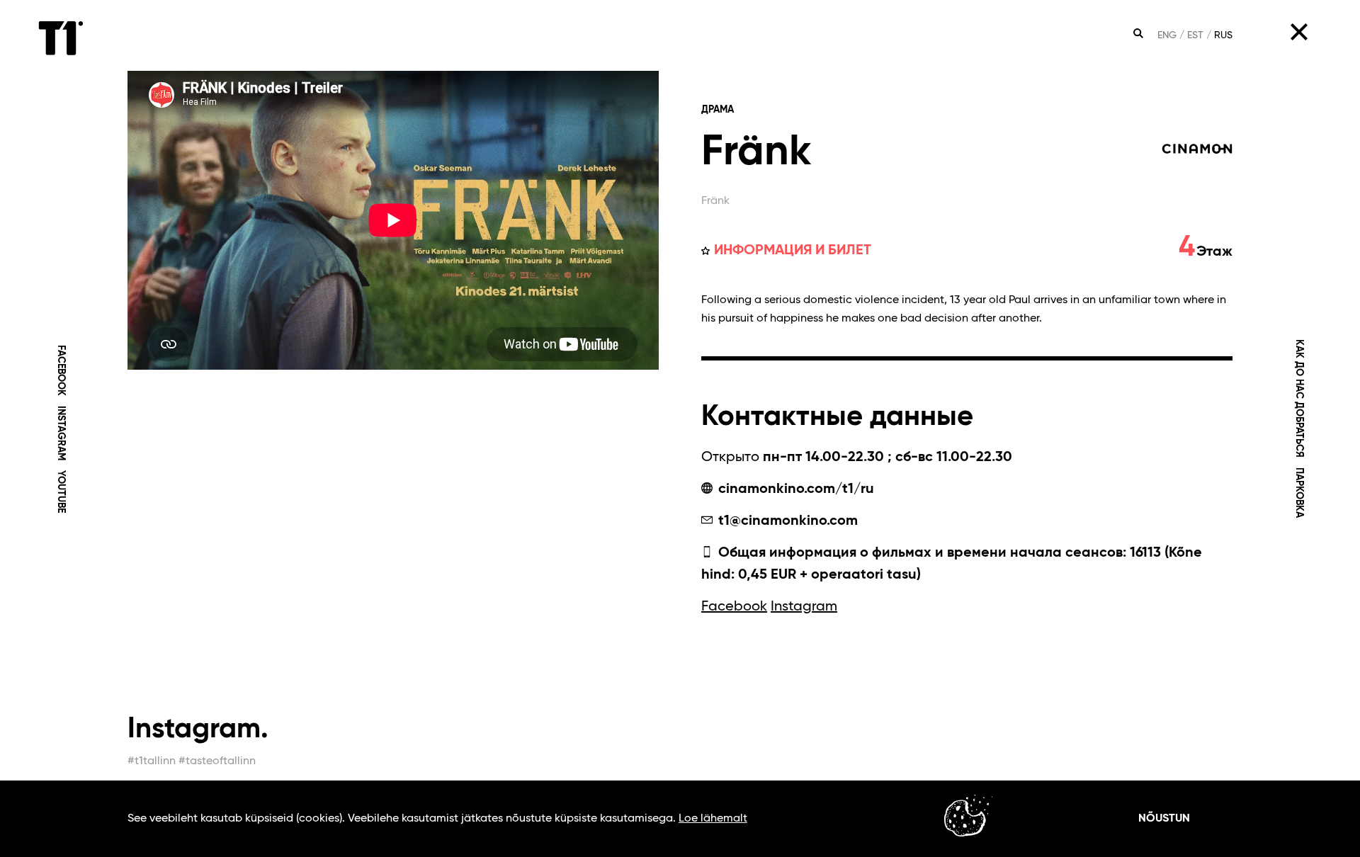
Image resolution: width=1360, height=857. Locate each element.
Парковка (1299, 492)
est (1195, 35)
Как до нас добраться (1299, 398)
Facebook (61, 370)
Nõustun (1164, 818)
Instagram (61, 433)
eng (1167, 35)
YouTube (61, 491)
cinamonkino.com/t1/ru (794, 489)
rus (1223, 35)
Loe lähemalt (713, 818)
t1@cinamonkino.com (786, 521)
